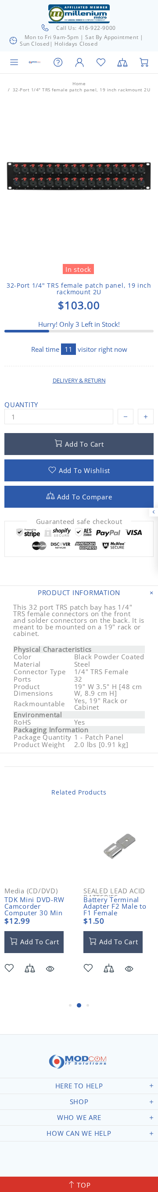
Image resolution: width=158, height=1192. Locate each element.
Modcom (35, 62)
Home (79, 83)
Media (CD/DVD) (31, 891)
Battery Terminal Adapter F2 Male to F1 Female (115, 906)
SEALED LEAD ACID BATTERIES (114, 894)
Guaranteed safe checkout (79, 521)
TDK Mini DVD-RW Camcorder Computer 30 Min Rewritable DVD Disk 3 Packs (38, 912)
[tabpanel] (39, 905)
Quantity (21, 404)
